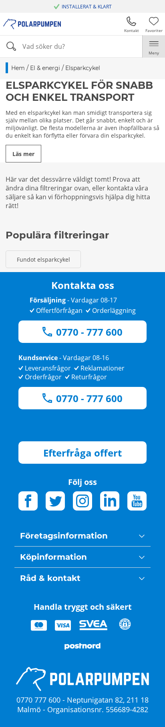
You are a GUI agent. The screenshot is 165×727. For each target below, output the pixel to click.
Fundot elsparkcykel (43, 259)
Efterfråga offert (82, 452)
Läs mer (23, 154)
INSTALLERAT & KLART (87, 6)
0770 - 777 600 (89, 331)
